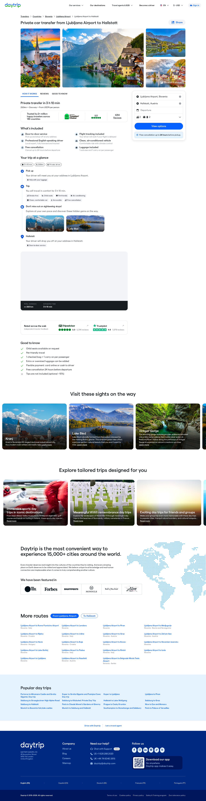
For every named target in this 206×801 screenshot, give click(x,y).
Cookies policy (125, 795)
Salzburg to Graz (152, 700)
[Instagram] (140, 750)
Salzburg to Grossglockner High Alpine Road (40, 700)
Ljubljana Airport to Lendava (74, 625)
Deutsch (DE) (102, 783)
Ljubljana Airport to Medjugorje (158, 625)
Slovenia (48, 16)
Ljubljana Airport (63, 16)
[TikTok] (156, 750)
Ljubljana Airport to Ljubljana (33, 658)
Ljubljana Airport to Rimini (114, 650)
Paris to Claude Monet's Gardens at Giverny (81, 704)
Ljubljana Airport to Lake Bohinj (34, 650)
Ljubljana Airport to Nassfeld (74, 658)
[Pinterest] (151, 750)
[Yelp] (162, 750)
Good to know (59, 94)
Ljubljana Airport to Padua (73, 650)
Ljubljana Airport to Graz (114, 634)
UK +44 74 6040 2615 (104, 758)
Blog (64, 753)
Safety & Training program (156, 795)
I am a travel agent (113, 726)
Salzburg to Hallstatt (30, 704)
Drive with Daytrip (92, 726)
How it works (29, 94)
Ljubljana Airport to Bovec (114, 642)
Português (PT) (179, 783)
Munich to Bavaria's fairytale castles (36, 708)
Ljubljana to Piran (152, 694)
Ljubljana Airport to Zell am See (158, 634)
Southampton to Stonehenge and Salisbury (122, 708)
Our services (74, 5)
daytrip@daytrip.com (104, 763)
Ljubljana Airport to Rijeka (32, 634)
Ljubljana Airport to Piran (114, 625)
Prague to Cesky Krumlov (115, 704)
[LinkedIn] (145, 750)
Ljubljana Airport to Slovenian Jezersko (161, 642)
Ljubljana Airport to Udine (73, 634)
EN (164, 5)
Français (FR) (140, 783)
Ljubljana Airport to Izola (155, 650)
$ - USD (176, 5)
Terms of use (112, 795)
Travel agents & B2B (121, 5)
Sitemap (66, 763)
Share (179, 22)
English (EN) (25, 783)
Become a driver (147, 5)
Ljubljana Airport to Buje (72, 642)
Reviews (44, 94)
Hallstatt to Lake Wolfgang (115, 700)
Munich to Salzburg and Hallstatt (76, 708)
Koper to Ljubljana (112, 694)
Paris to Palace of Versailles (157, 708)
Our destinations (97, 5)
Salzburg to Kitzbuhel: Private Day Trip (79, 700)
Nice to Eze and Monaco (155, 704)
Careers (66, 758)
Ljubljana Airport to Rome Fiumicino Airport (40, 625)
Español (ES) (63, 783)
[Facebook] (134, 750)
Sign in (196, 5)
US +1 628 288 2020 (104, 754)
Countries (37, 16)
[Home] (13, 5)
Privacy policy (138, 795)
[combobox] (159, 96)
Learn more (47, 445)
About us (66, 748)
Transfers (25, 16)
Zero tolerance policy (177, 795)
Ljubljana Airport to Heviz (32, 642)
